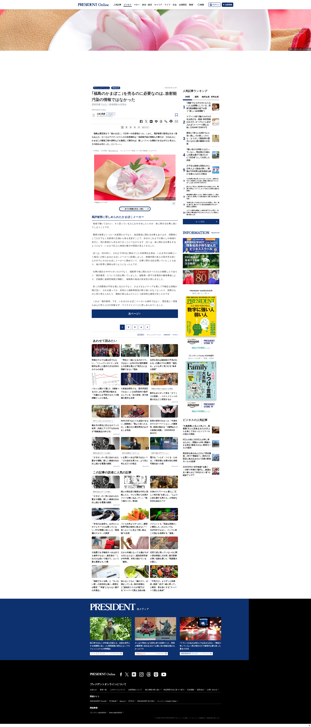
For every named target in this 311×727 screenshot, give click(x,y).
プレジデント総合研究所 (98, 712)
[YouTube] (163, 674)
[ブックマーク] (176, 115)
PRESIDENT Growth (98, 701)
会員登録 (228, 5)
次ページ (145, 127)
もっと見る (200, 222)
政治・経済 (147, 5)
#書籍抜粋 (115, 88)
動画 (191, 5)
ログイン (216, 5)
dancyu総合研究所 (115, 712)
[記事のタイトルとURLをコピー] (165, 121)
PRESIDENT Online (99, 110)
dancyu (122, 701)
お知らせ (93, 690)
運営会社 (200, 690)
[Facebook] (121, 674)
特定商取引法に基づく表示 (174, 690)
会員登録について (135, 690)
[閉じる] (309, 725)
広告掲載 (190, 690)
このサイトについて (117, 690)
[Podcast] (156, 674)
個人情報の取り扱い (152, 690)
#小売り (175, 335)
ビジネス (127, 5)
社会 (175, 5)
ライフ (167, 5)
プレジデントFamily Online (167, 701)
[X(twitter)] (127, 674)
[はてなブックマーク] (134, 674)
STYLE (131, 701)
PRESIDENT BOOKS (145, 701)
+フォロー (111, 114)
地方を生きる (113, 151)
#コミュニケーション (101, 88)
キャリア (158, 5)
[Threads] (149, 674)
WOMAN (112, 701)
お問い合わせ (212, 690)
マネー (137, 5)
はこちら (201, 348)
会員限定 (183, 5)
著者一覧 (103, 690)
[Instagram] (141, 674)
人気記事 (117, 5)
